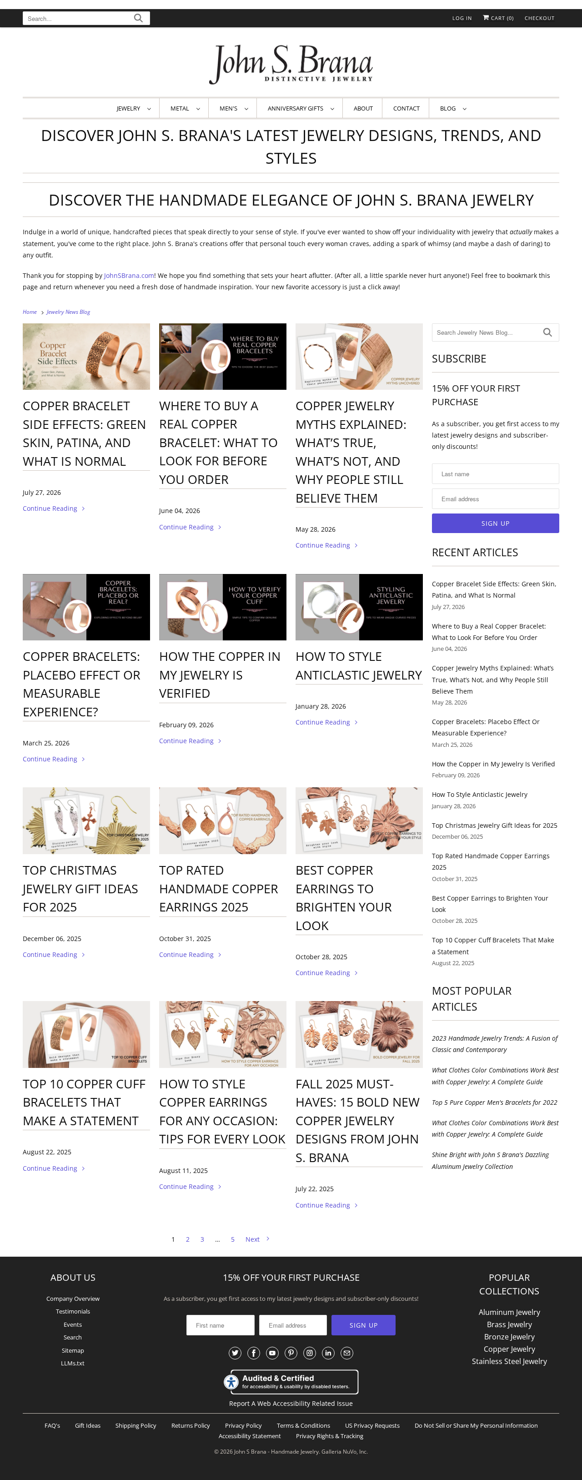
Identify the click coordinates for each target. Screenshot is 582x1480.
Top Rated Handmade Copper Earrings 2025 (218, 888)
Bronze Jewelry (509, 1337)
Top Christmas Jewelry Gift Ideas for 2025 (80, 888)
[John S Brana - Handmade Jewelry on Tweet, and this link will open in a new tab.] (235, 1353)
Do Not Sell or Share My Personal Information (476, 1425)
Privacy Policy (243, 1425)
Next (253, 1239)
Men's (230, 108)
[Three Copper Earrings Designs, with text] (222, 1034)
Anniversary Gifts (297, 108)
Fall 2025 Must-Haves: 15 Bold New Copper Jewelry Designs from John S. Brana (358, 1120)
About (363, 108)
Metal (181, 108)
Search (73, 1337)
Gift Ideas (87, 1425)
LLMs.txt (73, 1363)
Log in (462, 18)
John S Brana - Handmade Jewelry (276, 1451)
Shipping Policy (135, 1425)
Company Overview (73, 1298)
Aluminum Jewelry (509, 1312)
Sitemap (73, 1350)
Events (73, 1324)
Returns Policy (190, 1425)
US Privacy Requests (372, 1425)
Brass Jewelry (509, 1324)
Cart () (501, 18)
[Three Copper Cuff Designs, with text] (86, 1034)
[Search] (138, 19)
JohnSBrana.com (129, 275)
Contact (406, 108)
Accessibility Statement (250, 1436)
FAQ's (52, 1425)
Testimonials (73, 1311)
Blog (449, 108)
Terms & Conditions (303, 1425)
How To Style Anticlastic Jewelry (479, 794)
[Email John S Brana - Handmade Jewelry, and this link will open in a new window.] (347, 1353)
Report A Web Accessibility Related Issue (291, 1403)
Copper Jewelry (509, 1349)
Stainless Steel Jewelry (509, 1361)
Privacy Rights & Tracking (329, 1436)
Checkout (540, 18)
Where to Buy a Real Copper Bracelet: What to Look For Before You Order (218, 442)
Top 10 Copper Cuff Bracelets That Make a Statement (84, 1102)
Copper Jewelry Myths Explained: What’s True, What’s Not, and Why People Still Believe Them (493, 679)
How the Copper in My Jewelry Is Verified (220, 674)
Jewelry (130, 108)
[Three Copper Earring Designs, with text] (222, 820)
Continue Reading (51, 508)
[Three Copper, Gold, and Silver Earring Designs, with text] (86, 820)
